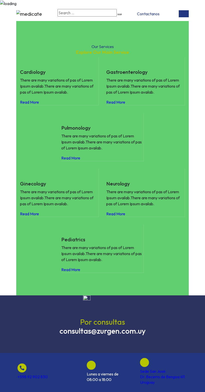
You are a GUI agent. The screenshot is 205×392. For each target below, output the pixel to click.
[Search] (120, 14)
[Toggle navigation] (184, 13)
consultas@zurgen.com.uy (103, 331)
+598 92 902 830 (33, 376)
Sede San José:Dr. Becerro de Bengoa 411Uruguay (162, 377)
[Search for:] (87, 13)
